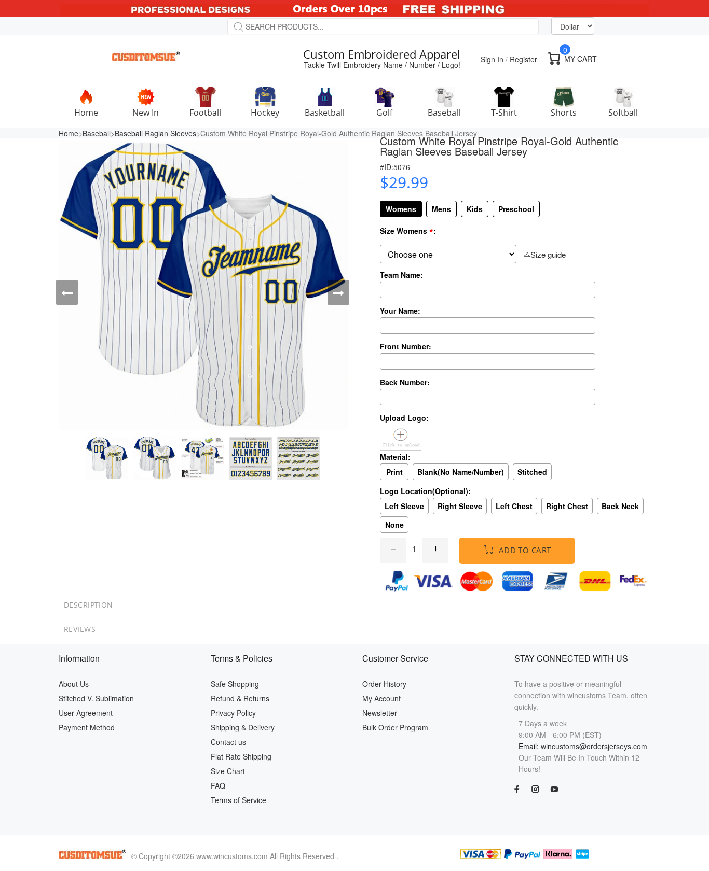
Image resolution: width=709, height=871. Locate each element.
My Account (381, 698)
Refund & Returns (240, 698)
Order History (384, 684)
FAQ (218, 785)
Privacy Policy (233, 713)
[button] (67, 292)
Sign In (492, 59)
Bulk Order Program (395, 727)
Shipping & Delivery (243, 727)
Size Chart (228, 771)
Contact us (228, 742)
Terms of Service (238, 800)
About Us (74, 684)
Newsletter (379, 713)
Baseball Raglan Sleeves (155, 133)
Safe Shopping (235, 684)
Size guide (548, 254)
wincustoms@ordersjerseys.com (594, 746)
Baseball (97, 133)
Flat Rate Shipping (241, 756)
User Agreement (86, 713)
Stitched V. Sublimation (96, 698)
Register (523, 59)
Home (68, 133)
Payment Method (87, 727)
